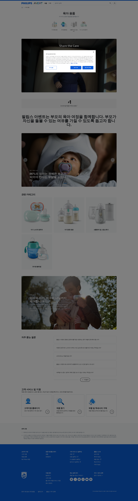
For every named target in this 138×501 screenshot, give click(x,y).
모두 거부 (76, 67)
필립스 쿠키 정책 (74, 63)
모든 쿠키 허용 (88, 67)
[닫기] (93, 52)
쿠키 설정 (51, 67)
